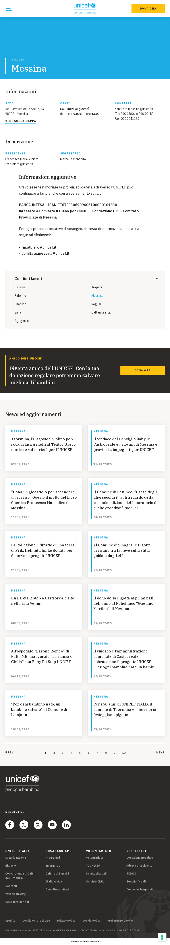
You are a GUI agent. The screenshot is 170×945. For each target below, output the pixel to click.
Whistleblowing (15, 894)
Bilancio (10, 865)
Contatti (11, 886)
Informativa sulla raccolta (85, 941)
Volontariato (95, 857)
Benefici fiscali (136, 881)
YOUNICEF (93, 865)
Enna (18, 312)
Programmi (53, 857)
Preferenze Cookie (120, 920)
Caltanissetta (101, 312)
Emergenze (53, 865)
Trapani (96, 287)
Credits (10, 920)
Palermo (20, 295)
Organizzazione (15, 857)
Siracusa (20, 304)
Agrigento (22, 320)
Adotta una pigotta (139, 865)
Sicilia (18, 59)
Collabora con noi (17, 901)
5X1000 (131, 873)
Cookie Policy (91, 920)
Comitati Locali (96, 873)
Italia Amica (54, 881)
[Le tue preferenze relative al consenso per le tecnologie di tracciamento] (162, 937)
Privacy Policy (66, 920)
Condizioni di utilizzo (36, 920)
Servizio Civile (95, 881)
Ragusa (96, 304)
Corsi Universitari (57, 889)
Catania (20, 287)
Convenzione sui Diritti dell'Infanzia (20, 876)
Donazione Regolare (140, 857)
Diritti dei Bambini (57, 873)
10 (124, 752)
